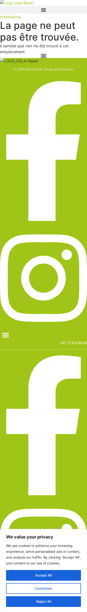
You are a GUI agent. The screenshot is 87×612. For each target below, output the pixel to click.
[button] (43, 10)
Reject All (43, 601)
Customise (43, 588)
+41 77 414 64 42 (73, 343)
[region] (43, 570)
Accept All (43, 575)
